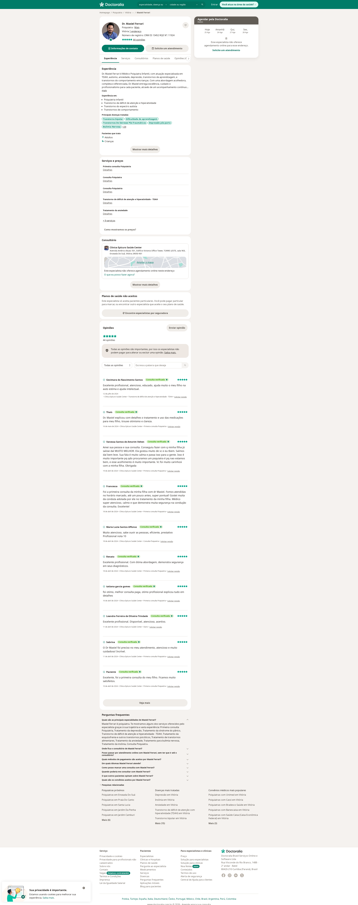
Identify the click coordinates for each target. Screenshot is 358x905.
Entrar (214, 4)
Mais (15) (160, 823)
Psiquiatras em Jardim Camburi (118, 814)
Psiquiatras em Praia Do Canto (118, 799)
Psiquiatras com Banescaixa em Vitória (229, 809)
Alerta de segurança (191, 876)
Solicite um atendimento (226, 50)
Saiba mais (48, 897)
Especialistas (147, 856)
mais (104, 90)
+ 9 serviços (109, 220)
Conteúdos (186, 869)
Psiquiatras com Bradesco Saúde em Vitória (232, 804)
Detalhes (107, 169)
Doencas (144, 876)
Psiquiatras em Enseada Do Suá (118, 794)
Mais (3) (213, 823)
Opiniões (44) (182, 58)
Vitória (129, 253)
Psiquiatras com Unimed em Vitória (227, 794)
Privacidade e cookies (111, 856)
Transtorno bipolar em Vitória (171, 818)
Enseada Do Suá (117, 253)
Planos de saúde (161, 58)
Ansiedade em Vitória (166, 804)
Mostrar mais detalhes (146, 150)
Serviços (125, 58)
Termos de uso (188, 873)
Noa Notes (189, 866)
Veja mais (150, 703)
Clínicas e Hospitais (150, 859)
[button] (123, 48)
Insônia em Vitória (164, 799)
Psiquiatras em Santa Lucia (116, 804)
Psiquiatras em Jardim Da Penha (119, 809)
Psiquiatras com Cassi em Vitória (226, 799)
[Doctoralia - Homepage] (117, 4)
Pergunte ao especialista (153, 866)
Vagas (114, 873)
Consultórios (141, 58)
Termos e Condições (110, 876)
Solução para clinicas (192, 862)
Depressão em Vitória (166, 794)
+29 (124, 126)
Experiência (110, 58)
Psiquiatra (117, 12)
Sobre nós (105, 866)
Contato (104, 869)
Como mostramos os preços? (120, 229)
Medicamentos (148, 869)
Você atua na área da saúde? (238, 4)
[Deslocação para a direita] (188, 58)
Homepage (105, 12)
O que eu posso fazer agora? (119, 274)
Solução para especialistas (195, 859)
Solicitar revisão (180, 397)
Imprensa (105, 879)
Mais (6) (106, 819)
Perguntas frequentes (151, 879)
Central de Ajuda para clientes (196, 879)
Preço (184, 856)
